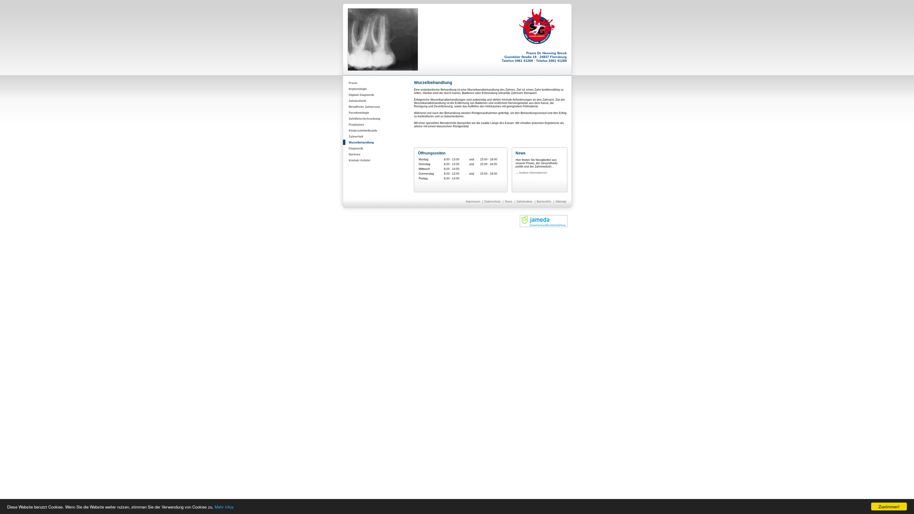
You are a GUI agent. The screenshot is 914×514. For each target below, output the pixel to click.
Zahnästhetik (357, 101)
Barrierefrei (544, 201)
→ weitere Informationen (531, 172)
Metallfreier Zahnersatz (364, 107)
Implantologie (358, 89)
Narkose (354, 154)
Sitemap (561, 201)
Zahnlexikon (524, 201)
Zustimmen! (889, 506)
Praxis (353, 83)
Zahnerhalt (356, 136)
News (508, 201)
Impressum (473, 201)
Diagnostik (356, 148)
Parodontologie (359, 112)
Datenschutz (492, 201)
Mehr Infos (224, 507)
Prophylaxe (356, 124)
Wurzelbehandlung (361, 142)
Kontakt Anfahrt (359, 160)
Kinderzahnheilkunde (363, 130)
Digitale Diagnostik (361, 95)
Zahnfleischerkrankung (364, 118)
